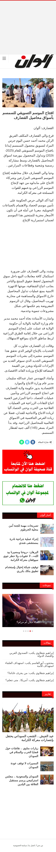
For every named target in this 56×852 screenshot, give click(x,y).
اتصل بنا (31, 845)
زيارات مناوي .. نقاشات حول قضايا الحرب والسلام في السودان (21, 752)
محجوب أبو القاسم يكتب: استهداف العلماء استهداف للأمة (29, 664)
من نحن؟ (39, 845)
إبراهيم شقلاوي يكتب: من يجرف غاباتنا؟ (30, 673)
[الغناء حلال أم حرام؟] (28, 610)
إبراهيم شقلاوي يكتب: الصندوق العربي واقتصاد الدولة (31, 654)
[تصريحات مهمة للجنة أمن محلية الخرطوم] (47, 529)
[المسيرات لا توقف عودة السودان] (47, 766)
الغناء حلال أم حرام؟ (28, 622)
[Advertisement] (28, 22)
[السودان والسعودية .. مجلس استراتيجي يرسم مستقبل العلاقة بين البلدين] (47, 780)
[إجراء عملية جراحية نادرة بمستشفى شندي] (47, 542)
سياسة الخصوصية (20, 845)
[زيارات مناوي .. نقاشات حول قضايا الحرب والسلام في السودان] (47, 751)
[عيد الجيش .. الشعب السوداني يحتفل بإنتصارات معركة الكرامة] (28, 717)
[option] (28, 612)
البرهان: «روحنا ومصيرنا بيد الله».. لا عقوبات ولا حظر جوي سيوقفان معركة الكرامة (20, 556)
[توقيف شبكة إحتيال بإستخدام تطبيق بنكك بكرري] (47, 570)
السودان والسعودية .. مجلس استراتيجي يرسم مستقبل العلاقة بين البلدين (21, 780)
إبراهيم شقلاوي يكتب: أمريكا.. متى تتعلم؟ (29, 680)
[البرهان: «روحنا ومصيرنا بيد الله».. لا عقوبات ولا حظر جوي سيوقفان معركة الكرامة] (47, 555)
